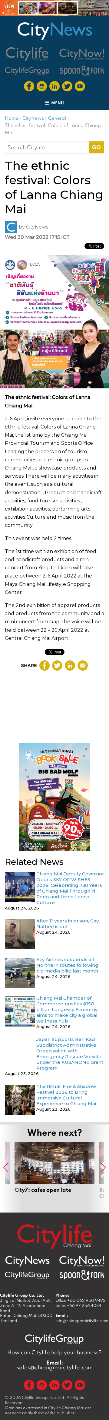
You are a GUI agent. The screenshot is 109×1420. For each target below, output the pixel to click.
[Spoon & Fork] (82, 70)
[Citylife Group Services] (27, 70)
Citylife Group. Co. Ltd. (44, 1397)
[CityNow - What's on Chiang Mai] (82, 1261)
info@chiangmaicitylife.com (81, 1320)
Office (80, 1300)
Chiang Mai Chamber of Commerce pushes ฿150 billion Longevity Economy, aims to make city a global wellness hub (67, 1009)
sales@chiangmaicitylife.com (55, 1365)
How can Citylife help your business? (54, 1352)
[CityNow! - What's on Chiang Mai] (82, 54)
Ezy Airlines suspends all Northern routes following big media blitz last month (67, 965)
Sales (78, 1305)
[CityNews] (54, 31)
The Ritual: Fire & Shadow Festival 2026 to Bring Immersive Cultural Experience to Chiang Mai (66, 1094)
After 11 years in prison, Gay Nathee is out (67, 923)
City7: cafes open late (54, 1174)
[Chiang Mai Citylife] (27, 54)
